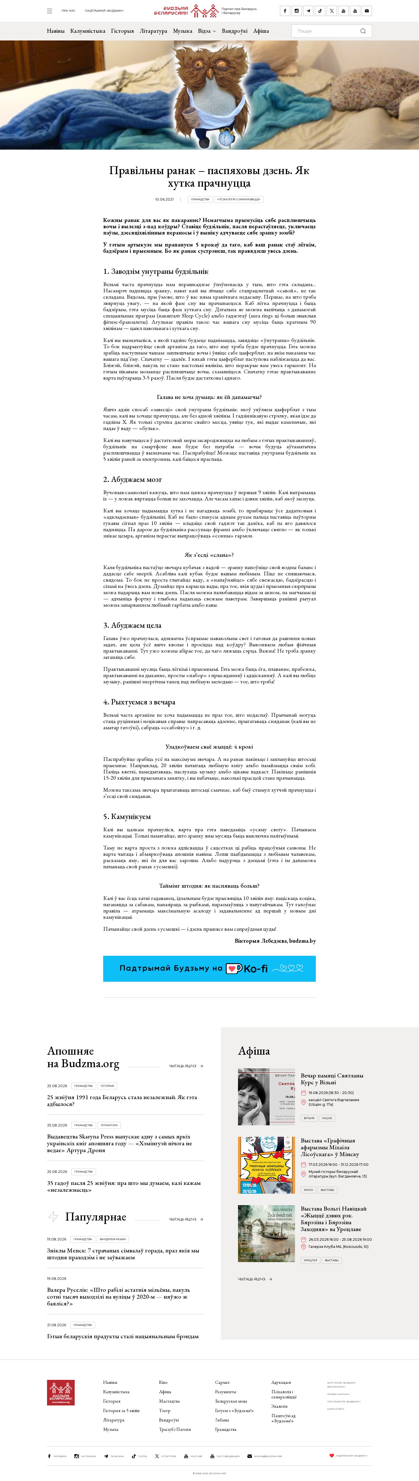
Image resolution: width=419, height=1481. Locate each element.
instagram (88, 1456)
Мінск (308, 1189)
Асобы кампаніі (338, 1394)
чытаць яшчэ (182, 1066)
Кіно (163, 1382)
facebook (60, 1456)
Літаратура (153, 30)
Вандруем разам (113, 1239)
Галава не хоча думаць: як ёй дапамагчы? (209, 397)
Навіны (56, 30)
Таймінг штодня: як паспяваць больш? (209, 885)
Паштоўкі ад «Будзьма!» (283, 1418)
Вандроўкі (234, 30)
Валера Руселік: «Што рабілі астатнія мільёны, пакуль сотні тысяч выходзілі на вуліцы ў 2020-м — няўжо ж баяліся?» (118, 1296)
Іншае (327, 1118)
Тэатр (164, 1410)
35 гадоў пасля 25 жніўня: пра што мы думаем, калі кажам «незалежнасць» (124, 1186)
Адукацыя (281, 1382)
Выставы (327, 1189)
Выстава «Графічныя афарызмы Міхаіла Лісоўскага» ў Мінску (330, 1147)
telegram (117, 1456)
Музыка (182, 30)
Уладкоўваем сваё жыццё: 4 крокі (209, 746)
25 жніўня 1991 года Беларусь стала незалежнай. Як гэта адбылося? (122, 1100)
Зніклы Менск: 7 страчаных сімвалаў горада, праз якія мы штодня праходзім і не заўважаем (123, 1253)
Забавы (222, 1420)
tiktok (142, 1456)
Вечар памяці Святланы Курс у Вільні (332, 1078)
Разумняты (225, 1392)
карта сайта (335, 1408)
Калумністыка (87, 30)
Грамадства (200, 199)
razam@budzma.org (268, 1456)
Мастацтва (169, 1401)
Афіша (261, 30)
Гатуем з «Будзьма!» (234, 1410)
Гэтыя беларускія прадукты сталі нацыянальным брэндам (123, 1336)
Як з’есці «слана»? (209, 555)
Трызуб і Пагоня (175, 1429)
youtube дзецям (228, 1456)
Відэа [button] (204, 30)
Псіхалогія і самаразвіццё (284, 1394)
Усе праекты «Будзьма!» (344, 1401)
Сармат (222, 1382)
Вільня (309, 1118)
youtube (196, 1456)
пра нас (69, 11)
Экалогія (279, 1406)
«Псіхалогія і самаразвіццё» (239, 199)
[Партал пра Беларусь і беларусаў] (202, 10)
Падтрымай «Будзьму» (104, 11)
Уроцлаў (310, 1260)
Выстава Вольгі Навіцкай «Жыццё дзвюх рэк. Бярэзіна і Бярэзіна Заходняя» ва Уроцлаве (334, 1218)
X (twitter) (168, 1456)
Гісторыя (122, 30)
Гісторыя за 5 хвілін (121, 1410)
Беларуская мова (231, 1401)
